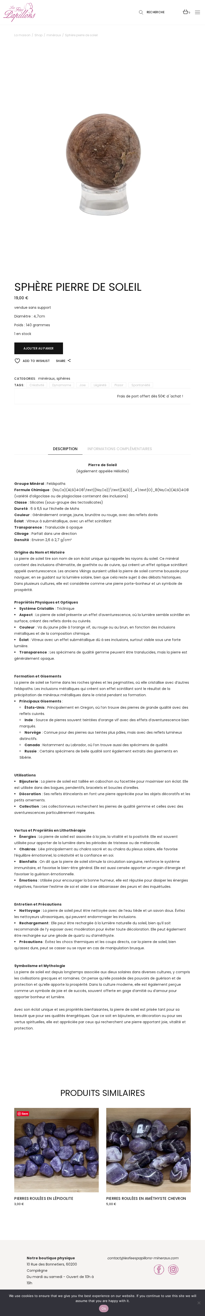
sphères (63, 378)
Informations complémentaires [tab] (120, 448)
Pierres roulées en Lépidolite (43, 1198)
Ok (104, 1309)
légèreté (100, 385)
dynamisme (61, 385)
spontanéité (141, 385)
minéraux (46, 378)
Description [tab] (65, 448)
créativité (37, 385)
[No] (198, 1302)
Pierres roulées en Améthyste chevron (146, 1198)
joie (82, 385)
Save (25, 1113)
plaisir (118, 385)
